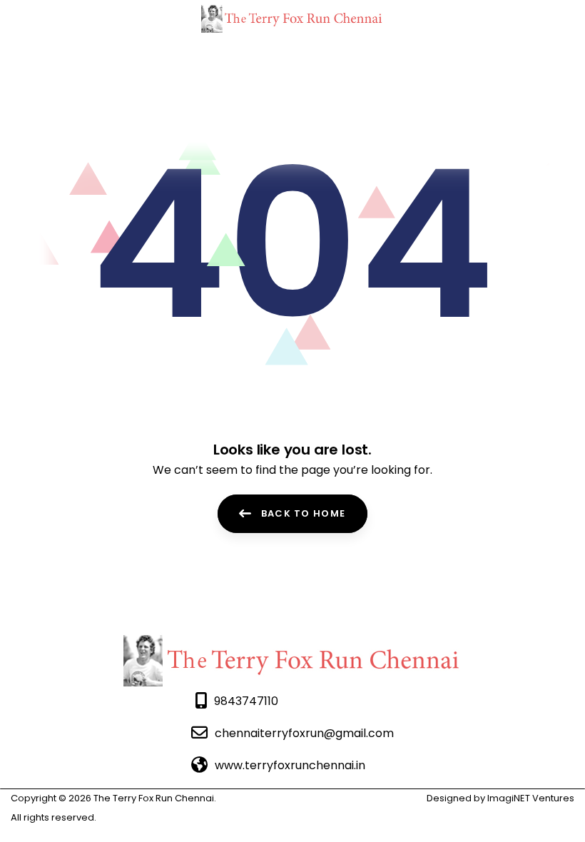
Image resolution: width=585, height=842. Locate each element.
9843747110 (246, 701)
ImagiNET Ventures (529, 798)
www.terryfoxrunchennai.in (290, 765)
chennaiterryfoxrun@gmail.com (304, 733)
